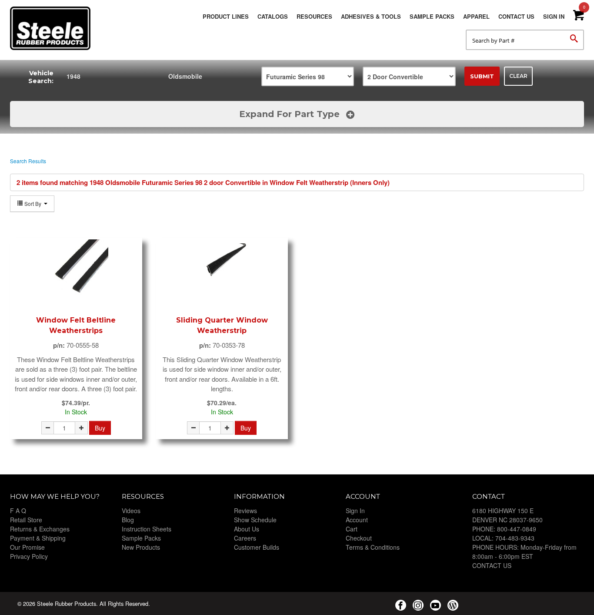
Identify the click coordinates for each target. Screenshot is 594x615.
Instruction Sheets (146, 528)
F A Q (18, 510)
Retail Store (26, 519)
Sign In (553, 16)
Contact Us (516, 16)
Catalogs (272, 16)
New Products (141, 547)
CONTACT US (491, 565)
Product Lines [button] (226, 16)
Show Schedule (255, 519)
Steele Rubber (53, 28)
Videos (131, 510)
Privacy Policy (29, 556)
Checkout (359, 538)
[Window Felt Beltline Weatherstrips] (76, 272)
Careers (245, 538)
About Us (246, 528)
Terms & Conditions (373, 547)
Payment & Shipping (38, 538)
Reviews (245, 510)
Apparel (476, 16)
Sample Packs (432, 16)
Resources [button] (314, 16)
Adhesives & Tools (371, 16)
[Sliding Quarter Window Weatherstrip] (222, 272)
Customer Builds (256, 547)
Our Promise (27, 547)
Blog (128, 519)
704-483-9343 (514, 538)
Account (357, 519)
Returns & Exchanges (40, 528)
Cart (351, 528)
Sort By (33, 203)
